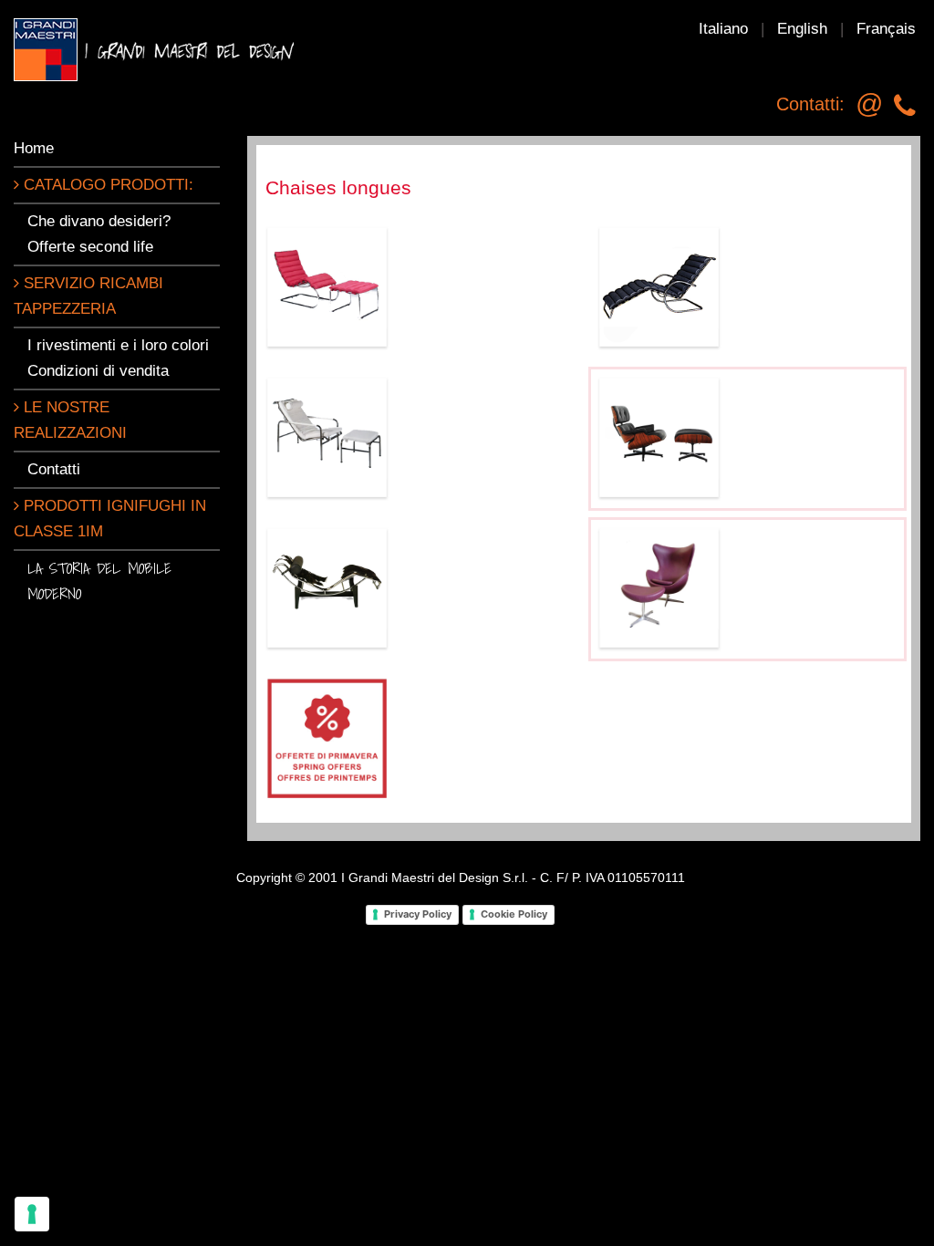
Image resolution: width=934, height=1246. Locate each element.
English (802, 28)
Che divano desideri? (99, 221)
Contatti (53, 469)
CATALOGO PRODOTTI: (106, 184)
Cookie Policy (514, 914)
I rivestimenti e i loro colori (118, 345)
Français (886, 28)
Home (34, 148)
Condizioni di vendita (98, 370)
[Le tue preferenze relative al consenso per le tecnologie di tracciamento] (32, 1214)
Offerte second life (90, 246)
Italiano (723, 28)
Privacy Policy (417, 914)
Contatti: (810, 104)
